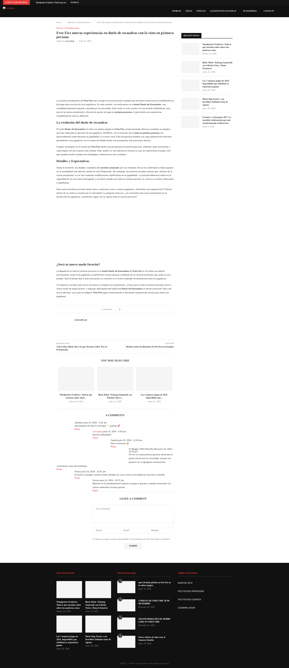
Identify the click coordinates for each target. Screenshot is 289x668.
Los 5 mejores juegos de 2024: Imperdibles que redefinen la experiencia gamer (216, 84)
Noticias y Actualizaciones (78, 22)
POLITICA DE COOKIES (189, 599)
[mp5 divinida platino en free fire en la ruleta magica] (126, 587)
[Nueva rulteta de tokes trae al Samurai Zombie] (126, 642)
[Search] (284, 11)
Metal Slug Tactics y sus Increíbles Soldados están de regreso (215, 102)
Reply (77, 429)
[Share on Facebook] (123, 309)
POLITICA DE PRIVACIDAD (191, 591)
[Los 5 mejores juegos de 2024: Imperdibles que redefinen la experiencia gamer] (154, 379)
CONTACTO (269, 11)
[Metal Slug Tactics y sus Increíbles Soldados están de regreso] (190, 104)
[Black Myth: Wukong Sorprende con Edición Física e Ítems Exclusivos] (115, 379)
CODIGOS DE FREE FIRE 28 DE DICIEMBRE (154, 602)
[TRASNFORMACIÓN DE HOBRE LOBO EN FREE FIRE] (126, 624)
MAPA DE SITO (185, 583)
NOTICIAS (201, 11)
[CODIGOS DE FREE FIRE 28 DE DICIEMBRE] (126, 605)
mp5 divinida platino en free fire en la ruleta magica (154, 584)
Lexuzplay (69, 41)
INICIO (189, 11)
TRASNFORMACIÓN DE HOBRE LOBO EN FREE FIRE (154, 620)
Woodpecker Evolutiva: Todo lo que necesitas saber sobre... (58, 3)
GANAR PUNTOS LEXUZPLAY (223, 11)
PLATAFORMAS (250, 11)
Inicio (58, 22)
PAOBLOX (75, 2)
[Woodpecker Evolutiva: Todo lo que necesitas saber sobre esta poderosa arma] (76, 379)
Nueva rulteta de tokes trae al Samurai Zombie (151, 638)
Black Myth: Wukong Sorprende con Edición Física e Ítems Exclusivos (217, 65)
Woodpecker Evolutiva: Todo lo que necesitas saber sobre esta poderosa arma (216, 47)
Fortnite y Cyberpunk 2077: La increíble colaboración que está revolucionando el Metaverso (216, 120)
